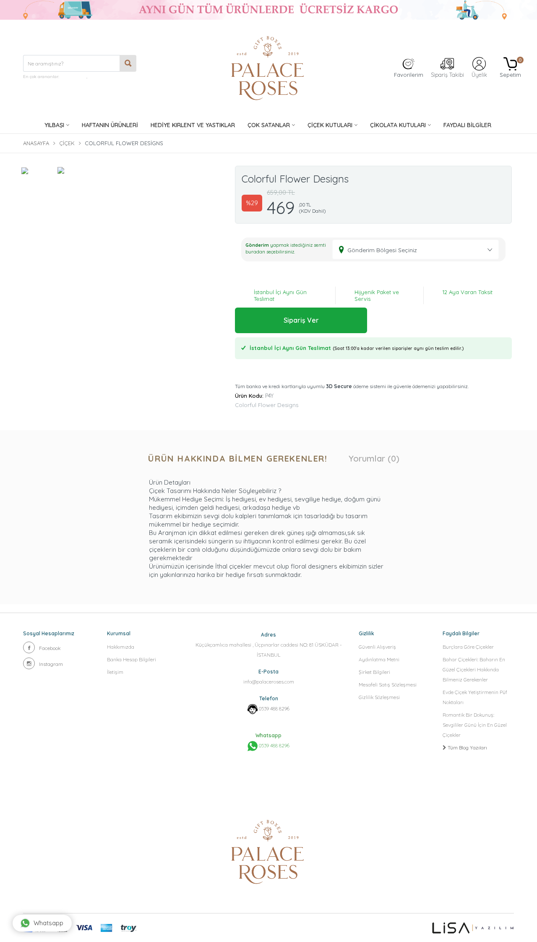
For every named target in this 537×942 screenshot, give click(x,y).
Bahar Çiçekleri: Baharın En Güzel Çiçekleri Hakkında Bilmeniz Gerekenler (474, 669)
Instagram (51, 664)
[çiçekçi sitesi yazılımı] (473, 928)
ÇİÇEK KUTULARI (330, 125)
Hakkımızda (120, 647)
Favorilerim (408, 74)
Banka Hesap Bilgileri (131, 659)
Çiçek (67, 143)
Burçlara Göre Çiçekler (468, 647)
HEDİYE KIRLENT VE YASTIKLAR (193, 125)
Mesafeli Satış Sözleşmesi (388, 684)
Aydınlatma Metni (379, 659)
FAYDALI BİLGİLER (467, 125)
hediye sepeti (102, 76)
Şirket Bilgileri (374, 672)
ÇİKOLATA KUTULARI (398, 125)
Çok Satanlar (269, 125)
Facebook (50, 648)
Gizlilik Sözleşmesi (379, 697)
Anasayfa (36, 143)
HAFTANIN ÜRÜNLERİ (110, 125)
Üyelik (479, 74)
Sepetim (510, 67)
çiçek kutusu (73, 76)
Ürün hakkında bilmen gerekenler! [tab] (237, 458)
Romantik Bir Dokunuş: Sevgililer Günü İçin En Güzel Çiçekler (475, 725)
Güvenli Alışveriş (377, 647)
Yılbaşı (54, 125)
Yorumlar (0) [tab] (374, 458)
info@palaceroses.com (268, 681)
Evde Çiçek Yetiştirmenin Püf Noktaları (475, 697)
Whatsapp (48, 923)
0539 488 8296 (274, 708)
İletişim (115, 672)
